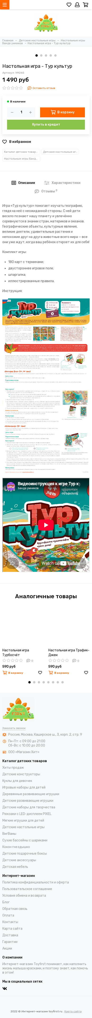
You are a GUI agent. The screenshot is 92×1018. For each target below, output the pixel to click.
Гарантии (9, 942)
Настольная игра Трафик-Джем (68, 652)
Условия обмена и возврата (24, 896)
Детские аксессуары (19, 860)
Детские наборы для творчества (28, 807)
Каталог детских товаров (21, 151)
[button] (36, 55)
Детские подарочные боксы (24, 854)
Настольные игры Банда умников (22, 158)
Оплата (8, 915)
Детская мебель (15, 867)
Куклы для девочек (17, 781)
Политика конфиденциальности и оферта (35, 882)
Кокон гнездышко (16, 847)
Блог (6, 902)
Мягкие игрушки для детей (23, 821)
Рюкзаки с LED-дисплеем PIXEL (26, 814)
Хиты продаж (13, 768)
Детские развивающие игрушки (27, 801)
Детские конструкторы (21, 774)
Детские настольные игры (61, 151)
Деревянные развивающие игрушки (30, 794)
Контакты (10, 922)
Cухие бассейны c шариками (24, 840)
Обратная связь (14, 909)
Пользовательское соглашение (27, 889)
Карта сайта (12, 929)
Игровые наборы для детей (24, 787)
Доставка (10, 935)
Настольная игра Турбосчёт (15, 652)
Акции (7, 948)
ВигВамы (9, 834)
